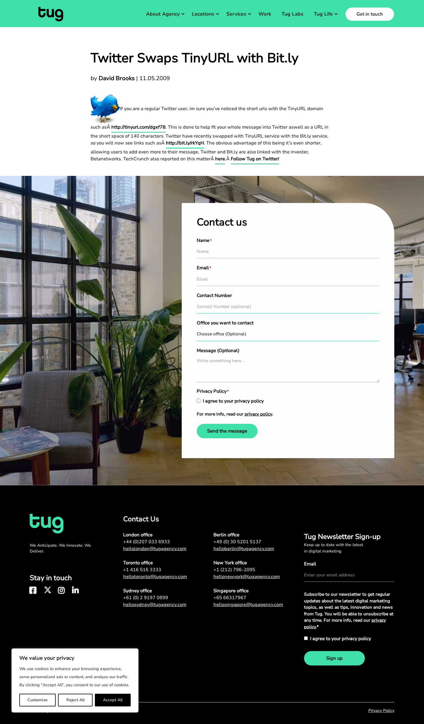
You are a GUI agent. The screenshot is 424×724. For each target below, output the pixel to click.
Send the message (227, 431)
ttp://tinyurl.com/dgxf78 (140, 127)
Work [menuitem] (264, 14)
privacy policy (258, 414)
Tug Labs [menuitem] (292, 14)
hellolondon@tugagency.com (154, 549)
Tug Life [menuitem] (323, 14)
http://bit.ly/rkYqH (185, 143)
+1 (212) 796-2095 (234, 570)
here (220, 159)
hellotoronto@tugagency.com (155, 576)
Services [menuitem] (236, 14)
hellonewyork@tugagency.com (246, 576)
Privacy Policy (381, 710)
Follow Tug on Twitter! (255, 159)
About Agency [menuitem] (163, 14)
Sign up (334, 658)
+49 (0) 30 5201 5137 (237, 542)
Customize (37, 700)
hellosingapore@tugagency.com (248, 604)
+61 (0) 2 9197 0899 (145, 598)
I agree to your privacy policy (233, 401)
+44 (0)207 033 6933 (146, 542)
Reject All (75, 700)
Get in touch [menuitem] (370, 14)
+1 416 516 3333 (142, 570)
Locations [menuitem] (203, 14)
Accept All (113, 700)
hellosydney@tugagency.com (154, 604)
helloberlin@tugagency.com (243, 549)
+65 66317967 (229, 598)
